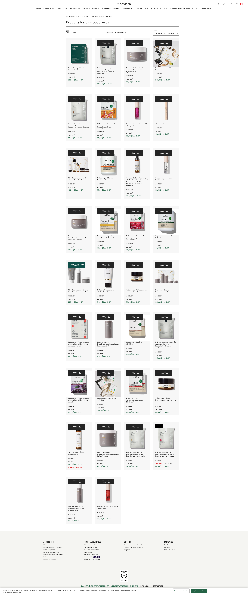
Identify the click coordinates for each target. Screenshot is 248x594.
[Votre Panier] (237, 4)
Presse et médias (49, 559)
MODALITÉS (85, 586)
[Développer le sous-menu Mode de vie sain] (166, 8)
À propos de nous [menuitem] (203, 8)
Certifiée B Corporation (51, 552)
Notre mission (48, 545)
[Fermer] (245, 590)
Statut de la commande (92, 559)
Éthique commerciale (91, 554)
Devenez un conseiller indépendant (136, 545)
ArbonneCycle (88, 552)
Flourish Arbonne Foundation (53, 554)
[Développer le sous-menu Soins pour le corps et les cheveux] (133, 8)
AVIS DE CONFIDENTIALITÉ (99, 586)
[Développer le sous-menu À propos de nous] (212, 8)
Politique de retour (90, 547)
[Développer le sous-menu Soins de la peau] (98, 8)
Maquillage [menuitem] (142, 8)
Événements (47, 557)
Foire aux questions (90, 545)
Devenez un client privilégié (133, 547)
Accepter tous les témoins (199, 591)
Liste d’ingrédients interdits (53, 547)
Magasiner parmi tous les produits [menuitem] (51, 8)
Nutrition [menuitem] (74, 8)
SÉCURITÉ (134, 586)
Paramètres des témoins (120, 586)
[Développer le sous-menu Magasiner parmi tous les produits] (66, 8)
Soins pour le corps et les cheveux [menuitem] (117, 8)
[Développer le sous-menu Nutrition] (79, 8)
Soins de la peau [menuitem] (90, 8)
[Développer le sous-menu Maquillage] (147, 8)
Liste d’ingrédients (49, 550)
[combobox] (166, 33)
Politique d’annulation (91, 550)
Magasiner (127, 550)
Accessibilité (88, 557)
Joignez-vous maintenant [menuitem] (180, 8)
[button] (218, 4)
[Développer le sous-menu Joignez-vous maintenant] (192, 8)
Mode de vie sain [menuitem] (158, 8)
